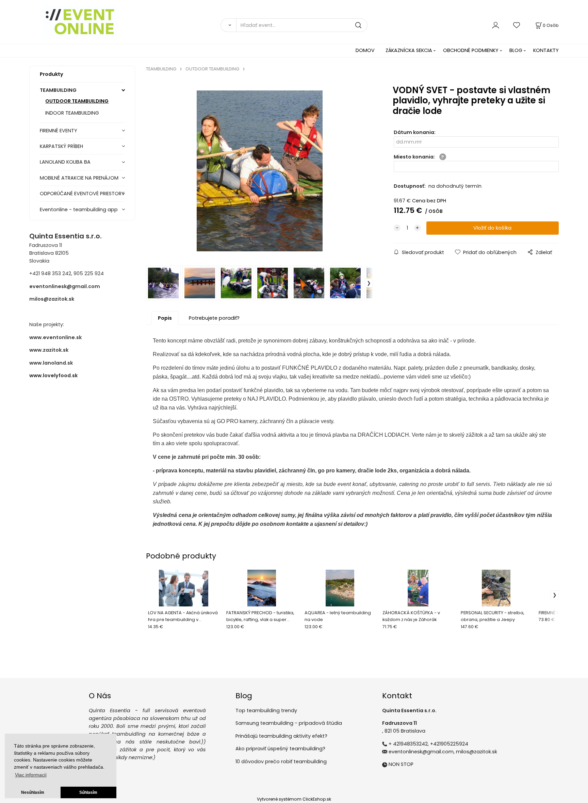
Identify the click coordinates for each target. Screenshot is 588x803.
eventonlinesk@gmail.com (64, 286)
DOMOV (365, 50)
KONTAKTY (546, 50)
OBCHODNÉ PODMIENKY (471, 50)
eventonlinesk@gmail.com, (422, 751)
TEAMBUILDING (58, 90)
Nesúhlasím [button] (32, 792)
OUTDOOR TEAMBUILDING (77, 101)
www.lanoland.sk (51, 362)
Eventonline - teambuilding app (79, 209)
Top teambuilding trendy (266, 710)
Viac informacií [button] (31, 774)
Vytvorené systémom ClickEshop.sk (294, 799)
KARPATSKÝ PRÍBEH (61, 146)
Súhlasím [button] (88, 792)
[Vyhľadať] (228, 25)
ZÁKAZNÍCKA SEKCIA (409, 50)
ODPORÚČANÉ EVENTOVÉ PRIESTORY (82, 193)
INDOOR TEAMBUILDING (72, 113)
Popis (165, 318)
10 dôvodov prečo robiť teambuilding (281, 761)
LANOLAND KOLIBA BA (65, 161)
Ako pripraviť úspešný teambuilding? (280, 748)
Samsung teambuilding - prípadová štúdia (288, 723)
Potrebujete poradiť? (214, 318)
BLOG (515, 50)
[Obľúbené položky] (517, 25)
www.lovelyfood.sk (53, 375)
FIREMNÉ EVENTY (58, 130)
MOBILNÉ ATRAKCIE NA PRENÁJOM (79, 177)
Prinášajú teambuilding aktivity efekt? (281, 736)
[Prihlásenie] (496, 25)
